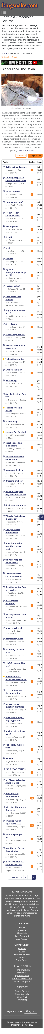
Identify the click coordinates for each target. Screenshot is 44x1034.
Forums (22, 957)
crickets (9, 258)
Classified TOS (22, 972)
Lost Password (22, 936)
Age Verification (22, 975)
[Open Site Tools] (41, 517)
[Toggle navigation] (4, 12)
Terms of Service (25, 150)
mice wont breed (14, 628)
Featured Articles (22, 954)
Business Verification (22, 978)
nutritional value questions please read (14, 546)
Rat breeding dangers (16, 167)
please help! (11, 380)
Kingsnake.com (14, 1022)
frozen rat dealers (14, 470)
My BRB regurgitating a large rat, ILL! (16, 272)
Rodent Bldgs (12, 421)
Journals (22, 948)
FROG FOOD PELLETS (16, 769)
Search (6, 57)
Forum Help (22, 999)
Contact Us (22, 997)
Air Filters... (11, 324)
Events (22, 951)
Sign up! (32, 1011)
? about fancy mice (15, 359)
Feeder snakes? (13, 286)
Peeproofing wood (14, 638)
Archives (20, 156)
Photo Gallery (22, 960)
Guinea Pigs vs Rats (15, 334)
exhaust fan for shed (16, 432)
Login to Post (35, 156)
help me (9, 758)
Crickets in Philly (14, 369)
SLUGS (9, 237)
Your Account (22, 939)
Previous (14, 877)
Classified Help (22, 994)
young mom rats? (14, 202)
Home (4, 53)
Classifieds (22, 933)
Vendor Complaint (22, 981)
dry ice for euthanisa (16, 505)
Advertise (22, 930)
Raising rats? (12, 226)
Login (15, 57)
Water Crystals (13, 191)
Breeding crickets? (14, 481)
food (8, 248)
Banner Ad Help (22, 991)
